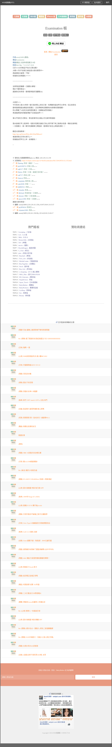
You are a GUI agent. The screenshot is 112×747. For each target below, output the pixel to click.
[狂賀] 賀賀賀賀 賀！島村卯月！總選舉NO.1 (34, 418)
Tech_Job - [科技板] (26, 258)
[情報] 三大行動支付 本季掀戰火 (29, 593)
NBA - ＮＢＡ (23, 237)
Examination (55, 52)
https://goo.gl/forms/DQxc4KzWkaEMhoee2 (27, 134)
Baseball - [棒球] (25, 256)
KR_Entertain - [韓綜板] (27, 277)
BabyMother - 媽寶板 (26, 285)
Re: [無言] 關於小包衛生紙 (27, 470)
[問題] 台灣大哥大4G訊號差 (28, 646)
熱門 (107, 2)
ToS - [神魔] (22, 242)
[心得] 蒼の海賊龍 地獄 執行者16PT (31, 488)
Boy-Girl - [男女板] (25, 269)
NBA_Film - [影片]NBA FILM (29, 274)
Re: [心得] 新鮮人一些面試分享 (29, 611)
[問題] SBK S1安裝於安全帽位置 (29, 453)
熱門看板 (57, 35)
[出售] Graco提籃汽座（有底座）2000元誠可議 (35, 541)
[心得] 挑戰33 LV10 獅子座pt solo (30, 505)
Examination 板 (56, 28)
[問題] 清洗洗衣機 (24, 374)
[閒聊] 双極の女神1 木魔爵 (27, 391)
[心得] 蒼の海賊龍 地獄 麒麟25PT (30, 620)
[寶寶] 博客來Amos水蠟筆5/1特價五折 (31, 602)
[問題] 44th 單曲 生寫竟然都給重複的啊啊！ (34, 558)
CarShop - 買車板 (25, 290)
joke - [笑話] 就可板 (25, 253)
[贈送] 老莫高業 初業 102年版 (28, 584)
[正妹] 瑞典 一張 (24, 347)
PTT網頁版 (86, 2)
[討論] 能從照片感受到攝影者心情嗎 (31, 409)
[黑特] (20, 444)
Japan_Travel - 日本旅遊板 (28, 282)
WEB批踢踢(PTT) (8, 2)
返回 (56, 54)
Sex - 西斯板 (23, 293)
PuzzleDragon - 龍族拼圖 (27, 248)
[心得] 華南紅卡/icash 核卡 (27, 567)
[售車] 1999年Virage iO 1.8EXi (29, 497)
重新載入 (65, 35)
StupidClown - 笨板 (25, 280)
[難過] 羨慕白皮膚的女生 (27, 426)
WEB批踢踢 (56, 733)
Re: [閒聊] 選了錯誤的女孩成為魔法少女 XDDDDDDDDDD (39, 339)
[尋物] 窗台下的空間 (25, 382)
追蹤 (45, 35)
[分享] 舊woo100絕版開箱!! (28, 461)
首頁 (45, 52)
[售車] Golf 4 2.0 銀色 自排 (27, 532)
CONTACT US (65, 733)
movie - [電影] (23, 245)
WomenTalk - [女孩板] (26, 240)
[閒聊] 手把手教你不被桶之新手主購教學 (32, 514)
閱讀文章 (21, 435)
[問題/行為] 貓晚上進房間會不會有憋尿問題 (33, 330)
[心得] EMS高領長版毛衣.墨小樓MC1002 (32, 356)
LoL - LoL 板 (22, 235)
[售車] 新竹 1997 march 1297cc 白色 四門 (32, 400)
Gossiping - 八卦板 (24, 232)
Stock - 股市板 (24, 266)
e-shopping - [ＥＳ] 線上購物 (29, 272)
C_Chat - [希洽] (23, 250)
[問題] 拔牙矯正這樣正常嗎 (28, 576)
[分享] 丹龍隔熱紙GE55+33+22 (29, 365)
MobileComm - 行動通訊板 (28, 261)
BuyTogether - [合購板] (27, 264)
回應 (50, 35)
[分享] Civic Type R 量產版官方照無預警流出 (34, 523)
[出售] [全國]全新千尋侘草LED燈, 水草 (32, 655)
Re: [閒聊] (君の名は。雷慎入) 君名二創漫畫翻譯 (35, 628)
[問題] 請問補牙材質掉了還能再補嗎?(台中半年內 (36, 549)
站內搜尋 (97, 2)
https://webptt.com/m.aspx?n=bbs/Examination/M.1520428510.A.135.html (47, 160)
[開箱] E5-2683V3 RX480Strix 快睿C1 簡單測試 (35, 479)
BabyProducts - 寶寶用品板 (28, 288)
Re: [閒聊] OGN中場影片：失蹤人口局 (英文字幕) (35, 637)
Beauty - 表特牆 (24, 295)
